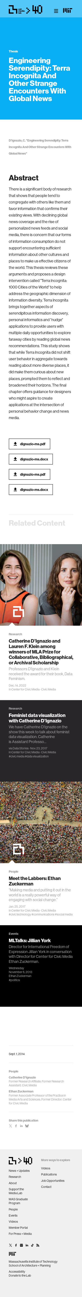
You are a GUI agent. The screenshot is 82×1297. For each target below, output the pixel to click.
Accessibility (17, 1272)
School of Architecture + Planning (30, 1265)
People (13, 1209)
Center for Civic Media (25, 689)
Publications (49, 1174)
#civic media (16, 756)
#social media (64, 914)
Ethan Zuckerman (20, 976)
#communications (42, 914)
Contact (46, 1187)
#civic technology (20, 914)
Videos (13, 1222)
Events (13, 1215)
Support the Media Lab (16, 1191)
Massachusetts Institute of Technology (33, 1262)
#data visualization (37, 756)
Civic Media (48, 689)
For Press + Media (20, 1234)
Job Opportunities (53, 1181)
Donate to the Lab (20, 1275)
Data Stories (21, 748)
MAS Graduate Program (18, 1201)
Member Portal (18, 1228)
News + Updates (19, 1171)
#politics (14, 980)
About (13, 1183)
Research (15, 1177)
